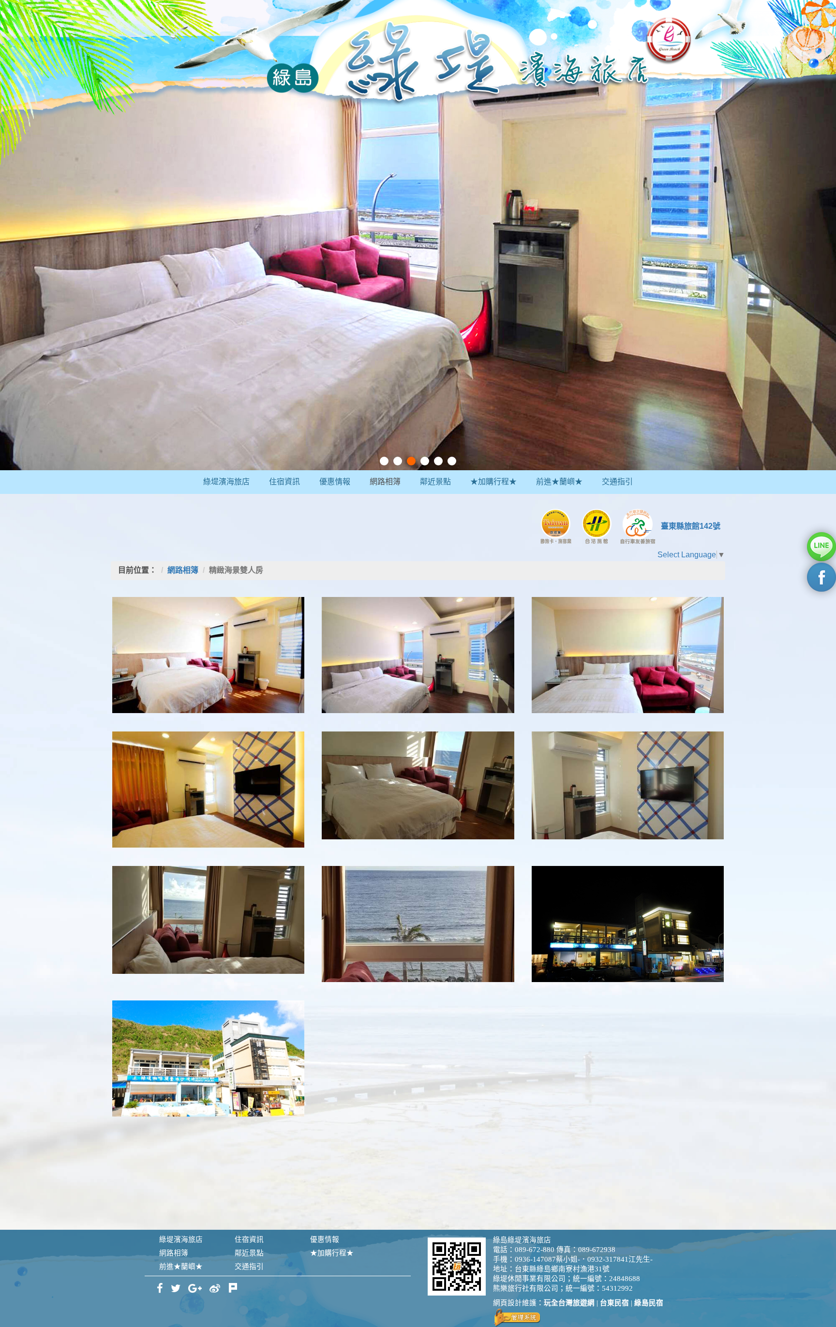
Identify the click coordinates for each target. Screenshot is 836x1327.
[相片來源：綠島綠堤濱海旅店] (208, 655)
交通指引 (617, 481)
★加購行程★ (493, 481)
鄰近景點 (435, 481)
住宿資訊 (284, 481)
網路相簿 (385, 481)
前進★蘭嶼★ (559, 481)
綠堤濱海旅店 (226, 481)
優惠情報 (334, 481)
